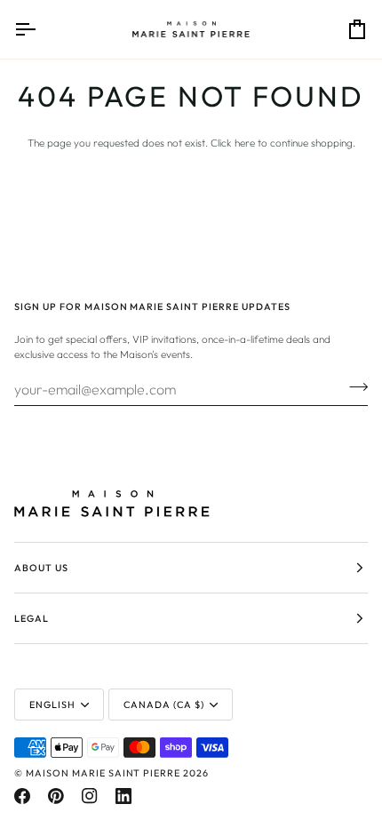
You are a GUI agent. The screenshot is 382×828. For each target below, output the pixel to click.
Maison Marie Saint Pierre (103, 773)
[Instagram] (90, 796)
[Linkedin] (123, 796)
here (245, 142)
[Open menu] (41, 29)
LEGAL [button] (31, 618)
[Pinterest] (56, 796)
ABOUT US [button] (41, 567)
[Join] (353, 386)
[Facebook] (22, 796)
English (52, 704)
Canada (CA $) (163, 704)
